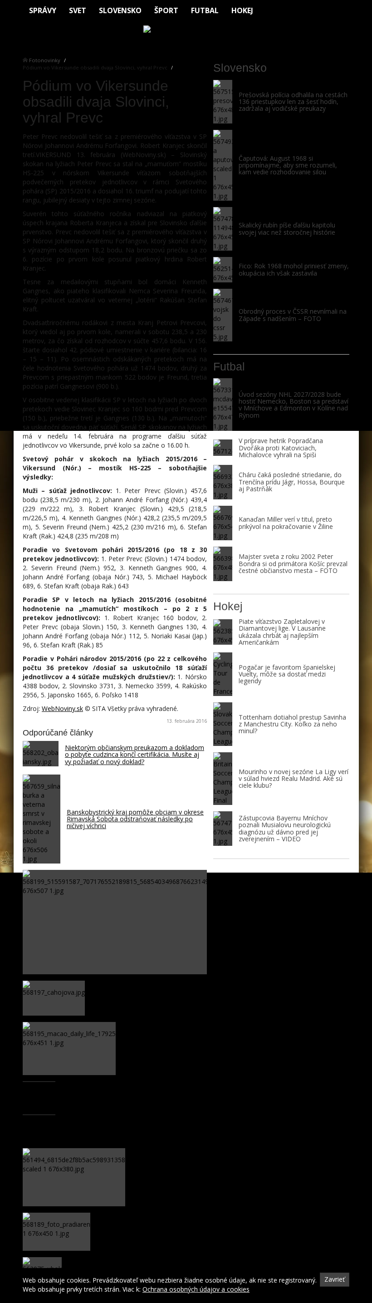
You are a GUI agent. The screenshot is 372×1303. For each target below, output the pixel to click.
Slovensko (120, 10)
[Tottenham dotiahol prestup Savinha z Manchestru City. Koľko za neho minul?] (222, 724)
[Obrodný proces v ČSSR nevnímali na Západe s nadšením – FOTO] (222, 315)
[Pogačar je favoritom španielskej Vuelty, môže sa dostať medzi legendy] (222, 674)
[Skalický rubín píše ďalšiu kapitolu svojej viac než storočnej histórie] (222, 229)
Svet (77, 10)
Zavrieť (334, 1279)
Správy (42, 10)
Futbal (205, 10)
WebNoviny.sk (62, 708)
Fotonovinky (44, 60)
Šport (166, 10)
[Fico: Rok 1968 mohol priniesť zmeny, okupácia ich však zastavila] (222, 269)
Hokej (242, 10)
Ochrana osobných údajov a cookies (196, 1289)
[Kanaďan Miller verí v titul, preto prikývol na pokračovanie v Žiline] (222, 523)
